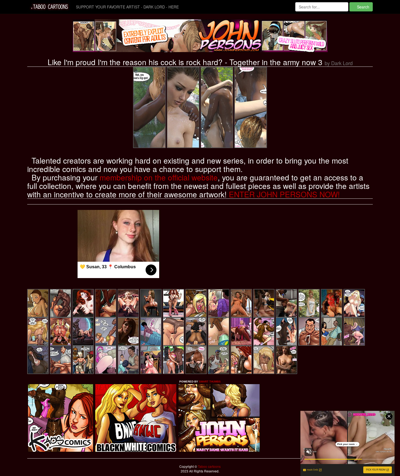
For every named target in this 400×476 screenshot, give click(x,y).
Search (362, 7)
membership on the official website (159, 177)
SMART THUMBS (210, 381)
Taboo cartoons (209, 466)
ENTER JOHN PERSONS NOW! (284, 194)
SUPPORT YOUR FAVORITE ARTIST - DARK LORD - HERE (127, 7)
